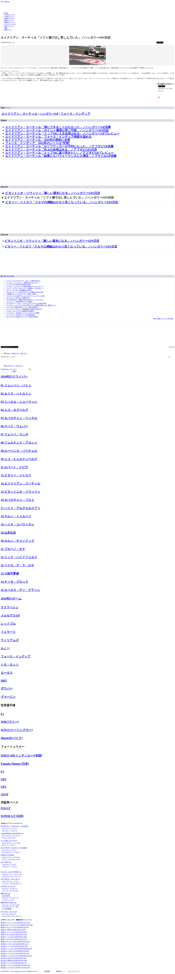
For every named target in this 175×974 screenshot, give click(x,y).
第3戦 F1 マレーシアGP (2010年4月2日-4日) (14, 927)
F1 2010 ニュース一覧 (7, 276)
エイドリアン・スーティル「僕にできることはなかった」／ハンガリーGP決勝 (58, 127)
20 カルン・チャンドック (17, 540)
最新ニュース (8, 20)
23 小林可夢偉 (10, 573)
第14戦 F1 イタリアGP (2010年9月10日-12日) (15, 953)
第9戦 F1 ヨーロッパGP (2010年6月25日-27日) (15, 941)
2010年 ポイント (9, 16)
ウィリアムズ (10, 640)
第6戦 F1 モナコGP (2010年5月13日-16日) (14, 934)
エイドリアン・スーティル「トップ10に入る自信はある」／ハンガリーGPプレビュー (62, 133)
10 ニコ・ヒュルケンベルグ (19, 459)
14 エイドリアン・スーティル (20, 483)
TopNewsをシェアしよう (9, 369)
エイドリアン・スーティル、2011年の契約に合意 (37, 139)
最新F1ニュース (9, 22)
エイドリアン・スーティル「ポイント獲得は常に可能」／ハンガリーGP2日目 (57, 130)
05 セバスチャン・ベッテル (19, 418)
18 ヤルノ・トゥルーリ (16, 516)
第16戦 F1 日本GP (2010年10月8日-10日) (13, 958)
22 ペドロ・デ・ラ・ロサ (17, 565)
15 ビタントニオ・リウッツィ (20, 491)
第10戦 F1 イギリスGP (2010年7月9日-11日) (14, 944)
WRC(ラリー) (10, 721)
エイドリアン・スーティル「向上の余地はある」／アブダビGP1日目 (51, 149)
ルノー (5, 648)
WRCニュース (9, 26)
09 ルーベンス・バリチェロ (19, 450)
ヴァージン (8, 696)
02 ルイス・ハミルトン (16, 393)
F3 (2, 771)
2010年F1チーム (11, 598)
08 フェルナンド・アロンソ (19, 442)
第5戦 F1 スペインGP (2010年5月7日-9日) (14, 932)
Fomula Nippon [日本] (15, 763)
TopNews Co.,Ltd (19, 971)
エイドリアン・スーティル (19, 113)
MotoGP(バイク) (12, 738)
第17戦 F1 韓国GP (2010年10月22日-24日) (14, 960)
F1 (2, 713)
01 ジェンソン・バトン (16, 385)
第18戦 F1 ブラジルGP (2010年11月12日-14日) (15, 965)
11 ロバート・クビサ (14, 467)
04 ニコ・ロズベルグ (14, 409)
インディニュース (10, 24)
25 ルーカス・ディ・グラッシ (20, 589)
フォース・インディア (75, 113)
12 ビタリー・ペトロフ (16, 475)
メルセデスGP (10, 615)
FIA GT (5, 808)
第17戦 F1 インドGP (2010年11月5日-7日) (14, 963)
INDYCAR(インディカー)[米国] (21, 755)
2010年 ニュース (9, 14)
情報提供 (59, 971)
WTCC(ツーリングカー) (17, 729)
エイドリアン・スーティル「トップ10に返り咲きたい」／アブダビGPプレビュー (59, 152)
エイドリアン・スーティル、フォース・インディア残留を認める (48, 136)
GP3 (3, 786)
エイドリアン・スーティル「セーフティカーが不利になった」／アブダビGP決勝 (59, 146)
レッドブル (8, 623)
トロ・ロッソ (10, 664)
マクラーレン (10, 607)
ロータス (7, 672)
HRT (4, 680)
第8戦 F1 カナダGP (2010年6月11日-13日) (14, 939)
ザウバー (7, 688)
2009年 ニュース (9, 18)
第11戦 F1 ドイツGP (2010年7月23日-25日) (14, 946)
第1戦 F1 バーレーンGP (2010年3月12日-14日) (15, 922)
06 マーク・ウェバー (14, 426)
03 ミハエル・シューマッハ (19, 401)
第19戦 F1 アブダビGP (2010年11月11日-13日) (15, 967)
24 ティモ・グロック (14, 581)
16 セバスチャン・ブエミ (17, 499)
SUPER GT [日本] (12, 816)
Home (6, 13)
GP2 (3, 779)
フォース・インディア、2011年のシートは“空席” (37, 143)
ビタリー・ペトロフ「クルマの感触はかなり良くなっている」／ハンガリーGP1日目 (61, 202)
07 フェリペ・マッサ (14, 434)
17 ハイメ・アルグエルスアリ (20, 508)
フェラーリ (8, 631)
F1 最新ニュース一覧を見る (164, 318)
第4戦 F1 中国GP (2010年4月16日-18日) (13, 929)
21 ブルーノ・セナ (13, 548)
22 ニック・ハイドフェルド (19, 557)
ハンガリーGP (49, 113)
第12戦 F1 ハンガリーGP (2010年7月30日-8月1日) (16, 948)
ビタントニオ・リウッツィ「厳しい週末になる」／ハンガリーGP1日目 (52, 193)
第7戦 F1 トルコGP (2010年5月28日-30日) (14, 937)
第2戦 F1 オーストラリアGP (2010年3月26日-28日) (17, 925)
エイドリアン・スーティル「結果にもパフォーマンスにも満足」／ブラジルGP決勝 (60, 155)
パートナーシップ (73, 971)
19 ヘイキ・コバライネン (17, 524)
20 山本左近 (8, 532)
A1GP (4, 794)
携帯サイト (8, 30)
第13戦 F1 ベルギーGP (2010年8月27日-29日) (15, 951)
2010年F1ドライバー (14, 376)
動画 (5, 28)
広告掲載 (47, 971)
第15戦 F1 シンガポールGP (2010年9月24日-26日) (16, 956)
